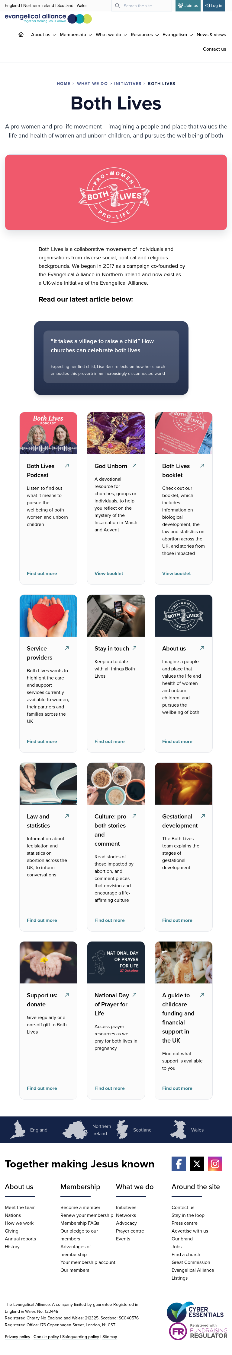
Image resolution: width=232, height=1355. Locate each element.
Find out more (42, 573)
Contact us (214, 49)
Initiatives (127, 84)
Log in (216, 5)
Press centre (185, 1223)
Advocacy (126, 1223)
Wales (82, 5)
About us (41, 34)
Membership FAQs (79, 1223)
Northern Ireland (38, 5)
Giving (11, 1230)
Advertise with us (190, 1230)
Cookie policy (46, 1337)
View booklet (109, 573)
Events (123, 1238)
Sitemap (109, 1337)
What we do (109, 34)
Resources (142, 34)
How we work (19, 1223)
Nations (13, 1215)
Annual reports (20, 1238)
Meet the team (20, 1207)
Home (64, 84)
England (12, 5)
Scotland (65, 5)
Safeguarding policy (80, 1337)
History (12, 1246)
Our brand (182, 1238)
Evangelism (175, 34)
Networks (126, 1215)
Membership (73, 34)
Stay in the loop (188, 1215)
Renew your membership (86, 1215)
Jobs (177, 1246)
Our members (74, 1270)
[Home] (26, 34)
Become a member (80, 1207)
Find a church (186, 1254)
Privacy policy (17, 1337)
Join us (191, 5)
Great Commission (191, 1262)
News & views (211, 34)
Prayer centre (130, 1230)
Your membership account (87, 1262)
